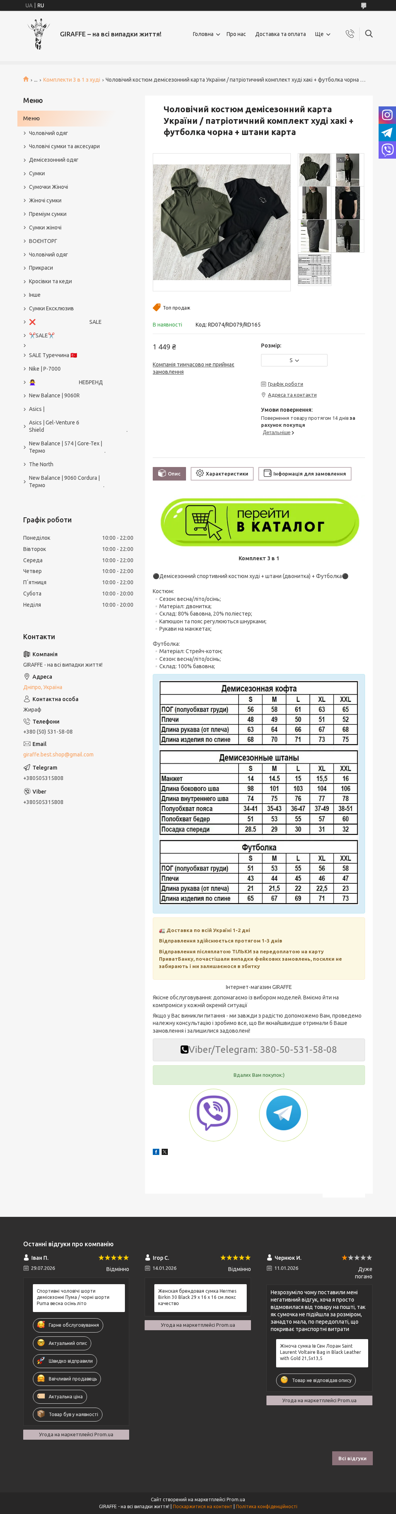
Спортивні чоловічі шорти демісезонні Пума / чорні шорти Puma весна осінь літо (73, 1297)
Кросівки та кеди (50, 281)
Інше (35, 295)
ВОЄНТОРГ (43, 241)
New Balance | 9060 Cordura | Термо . (66, 481)
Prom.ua (236, 1499)
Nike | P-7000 (45, 369)
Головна (203, 34)
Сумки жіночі (45, 227)
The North (41, 464)
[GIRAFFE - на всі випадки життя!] (38, 34)
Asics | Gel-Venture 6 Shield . (74, 426)
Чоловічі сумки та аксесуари (64, 146)
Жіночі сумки (45, 200)
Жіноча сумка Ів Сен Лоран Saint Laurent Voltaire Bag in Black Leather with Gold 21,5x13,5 (320, 1352)
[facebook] (156, 1153)
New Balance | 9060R (54, 395)
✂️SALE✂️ (42, 335)
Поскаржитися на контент (202, 1506)
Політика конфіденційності (266, 1506)
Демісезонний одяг (54, 160)
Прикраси (41, 268)
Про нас (236, 34)
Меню (31, 118)
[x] (165, 1153)
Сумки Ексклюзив (51, 308)
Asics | (36, 409)
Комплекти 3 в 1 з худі (71, 80)
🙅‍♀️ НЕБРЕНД (66, 382)
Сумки (37, 173)
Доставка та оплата (280, 34)
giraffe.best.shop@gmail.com (58, 754)
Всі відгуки (352, 1458)
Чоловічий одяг (48, 133)
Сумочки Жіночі (48, 187)
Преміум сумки (48, 214)
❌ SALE (65, 322)
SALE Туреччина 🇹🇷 (53, 355)
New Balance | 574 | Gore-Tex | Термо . (67, 447)
